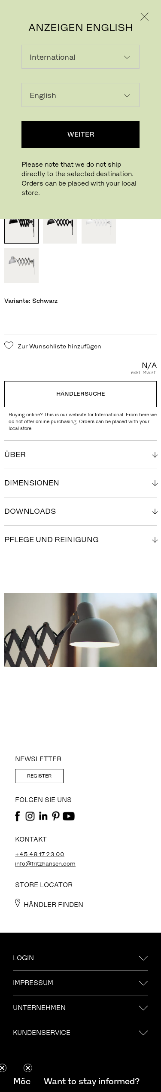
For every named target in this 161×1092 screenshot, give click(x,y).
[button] (91, 1081)
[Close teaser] (28, 1068)
